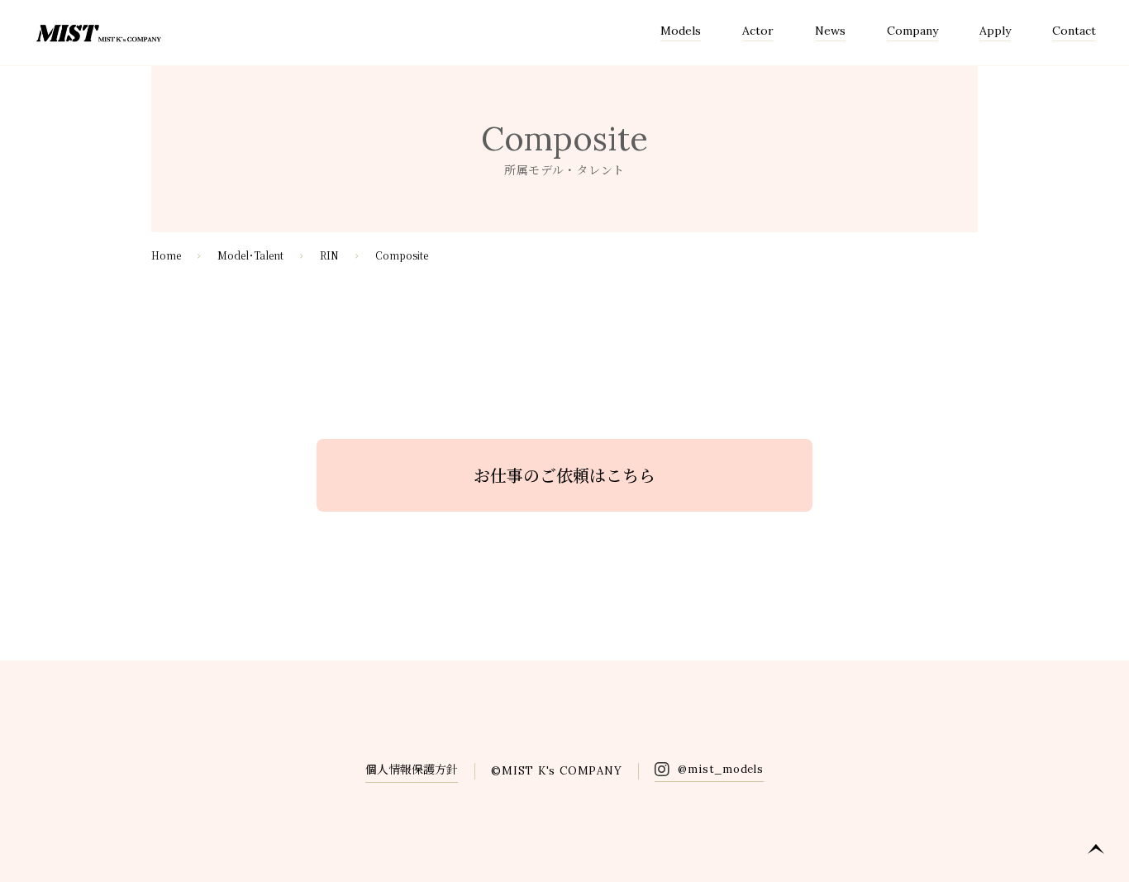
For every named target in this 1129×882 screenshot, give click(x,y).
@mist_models (720, 769)
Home (166, 255)
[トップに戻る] (1095, 848)
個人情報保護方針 (411, 768)
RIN (329, 255)
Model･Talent (250, 255)
